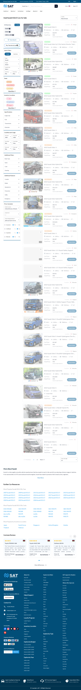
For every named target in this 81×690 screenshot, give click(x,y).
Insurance (8, 224)
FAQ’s (25, 612)
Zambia (65, 525)
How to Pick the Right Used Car (30, 610)
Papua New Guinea (66, 649)
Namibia (64, 642)
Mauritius (65, 637)
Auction (15, 54)
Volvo (44, 613)
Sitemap (25, 598)
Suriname (65, 664)
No (19, 224)
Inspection (8, 232)
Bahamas (65, 590)
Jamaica (64, 628)
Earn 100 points (48, 110)
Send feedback (9, 597)
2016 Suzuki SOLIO (39, 495)
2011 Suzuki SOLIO (39, 492)
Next (41, 459)
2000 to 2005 (27, 660)
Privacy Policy (27, 587)
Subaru (44, 589)
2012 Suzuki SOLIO (54, 492)
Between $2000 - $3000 (29, 649)
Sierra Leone (65, 654)
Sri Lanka (64, 661)
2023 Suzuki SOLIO (69, 498)
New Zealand (65, 645)
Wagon (44, 644)
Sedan (44, 639)
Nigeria (64, 647)
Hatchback (45, 641)
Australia (64, 588)
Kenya (64, 630)
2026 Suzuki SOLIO (39, 500)
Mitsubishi (45, 584)
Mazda (44, 592)
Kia (44, 628)
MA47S (50, 516)
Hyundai (45, 626)
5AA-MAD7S (52, 509)
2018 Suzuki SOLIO (69, 495)
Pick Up (44, 648)
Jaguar (44, 618)
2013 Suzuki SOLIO (69, 492)
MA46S (5, 516)
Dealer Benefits (66, 580)
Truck (44, 663)
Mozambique (65, 640)
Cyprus (64, 607)
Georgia (64, 614)
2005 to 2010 (27, 663)
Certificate (8, 228)
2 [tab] (41, 561)
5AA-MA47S (67, 511)
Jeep (44, 621)
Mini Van (45, 658)
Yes (15, 224)
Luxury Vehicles (10, 85)
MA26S (50, 514)
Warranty (8, 236)
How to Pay (26, 607)
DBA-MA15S (37, 509)
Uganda (64, 668)
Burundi (64, 595)
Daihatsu (45, 599)
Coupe (44, 646)
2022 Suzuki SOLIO (54, 498)
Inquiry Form (26, 600)
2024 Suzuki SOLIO (9, 500)
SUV (44, 636)
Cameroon (65, 599)
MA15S (50, 511)
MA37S (20, 514)
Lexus (44, 601)
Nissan (44, 580)
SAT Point (9, 81)
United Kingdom (53, 525)
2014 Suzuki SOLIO (9, 495)
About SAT (26, 577)
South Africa (65, 659)
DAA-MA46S (37, 511)
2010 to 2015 (27, 665)
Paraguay (64, 652)
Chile (64, 602)
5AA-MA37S (22, 509)
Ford (44, 611)
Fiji (63, 611)
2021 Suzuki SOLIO (39, 498)
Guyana (64, 621)
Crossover (45, 665)
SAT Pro (25, 623)
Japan (9, 98)
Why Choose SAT (27, 580)
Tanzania (64, 666)
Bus (44, 653)
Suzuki (44, 594)
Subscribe (16, 651)
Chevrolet (45, 623)
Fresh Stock (47, 24)
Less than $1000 (27, 644)
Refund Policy (27, 589)
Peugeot (45, 609)
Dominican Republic (67, 609)
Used (7, 54)
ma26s (35, 514)
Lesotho (64, 633)
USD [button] (69, 1)
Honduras (65, 623)
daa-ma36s (6, 514)
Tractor (44, 660)
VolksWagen (45, 582)
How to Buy (26, 605)
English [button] (74, 1)
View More (40, 477)
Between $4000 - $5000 (29, 654)
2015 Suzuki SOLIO (24, 495)
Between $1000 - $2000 (29, 647)
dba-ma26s (21, 516)
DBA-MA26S (7, 511)
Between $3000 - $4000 (29, 652)
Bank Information (27, 615)
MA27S (65, 514)
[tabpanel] (15, 548)
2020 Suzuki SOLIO (24, 498)
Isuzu (44, 597)
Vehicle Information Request (30, 602)
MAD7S (65, 516)
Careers (25, 592)
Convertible (45, 651)
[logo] (11, 576)
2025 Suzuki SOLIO (24, 500)
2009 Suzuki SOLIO (24, 492)
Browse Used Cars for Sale (10, 1)
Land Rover (45, 616)
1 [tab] (39, 561)
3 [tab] (43, 561)
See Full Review (19, 554)
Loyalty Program (27, 620)
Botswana (65, 592)
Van (44, 656)
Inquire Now (72, 35)
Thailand (6, 527)
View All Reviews (39, 565)
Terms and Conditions (28, 584)
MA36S (20, 511)
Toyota (44, 577)
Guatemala (65, 618)
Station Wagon (46, 668)
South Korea (11, 102)
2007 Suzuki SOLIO (9, 492)
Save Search (13, 39)
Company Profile (27, 582)
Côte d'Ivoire (65, 604)
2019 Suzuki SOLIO (9, 498)
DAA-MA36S (7, 509)
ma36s (35, 516)
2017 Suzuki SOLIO (54, 495)
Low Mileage (9, 88)
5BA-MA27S (67, 509)
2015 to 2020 (27, 668)
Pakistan (21, 527)
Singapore (10, 105)
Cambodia (65, 597)
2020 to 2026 (27, 670)
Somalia (64, 657)
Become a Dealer (66, 577)
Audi (44, 606)
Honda (44, 587)
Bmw (44, 604)
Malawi (64, 635)
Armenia (64, 585)
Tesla (44, 630)
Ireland (64, 626)
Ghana (64, 616)
